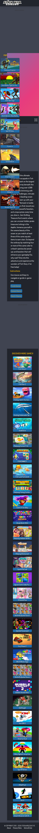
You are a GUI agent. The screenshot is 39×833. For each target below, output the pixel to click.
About (9, 828)
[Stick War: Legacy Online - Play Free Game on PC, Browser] (13, 5)
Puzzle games (15, 286)
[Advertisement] (19, 31)
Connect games (16, 291)
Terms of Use (28, 828)
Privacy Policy (17, 828)
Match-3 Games (16, 296)
